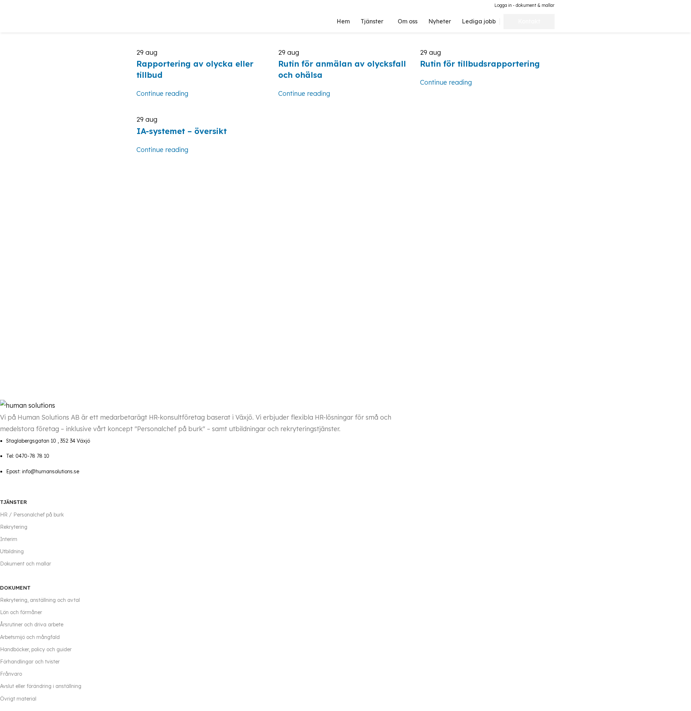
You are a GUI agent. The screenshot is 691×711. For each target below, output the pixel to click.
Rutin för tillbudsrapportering (480, 64)
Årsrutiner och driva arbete (31, 624)
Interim (8, 539)
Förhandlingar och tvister (30, 661)
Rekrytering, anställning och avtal (40, 600)
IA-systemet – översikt (181, 131)
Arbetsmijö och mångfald (30, 637)
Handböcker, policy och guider (36, 649)
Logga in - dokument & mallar (524, 5)
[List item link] (209, 456)
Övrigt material (18, 699)
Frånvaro (11, 674)
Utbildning (12, 551)
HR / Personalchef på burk (32, 514)
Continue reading (162, 93)
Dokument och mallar (25, 563)
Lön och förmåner (21, 612)
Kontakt (529, 21)
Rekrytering (13, 527)
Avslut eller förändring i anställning (40, 686)
